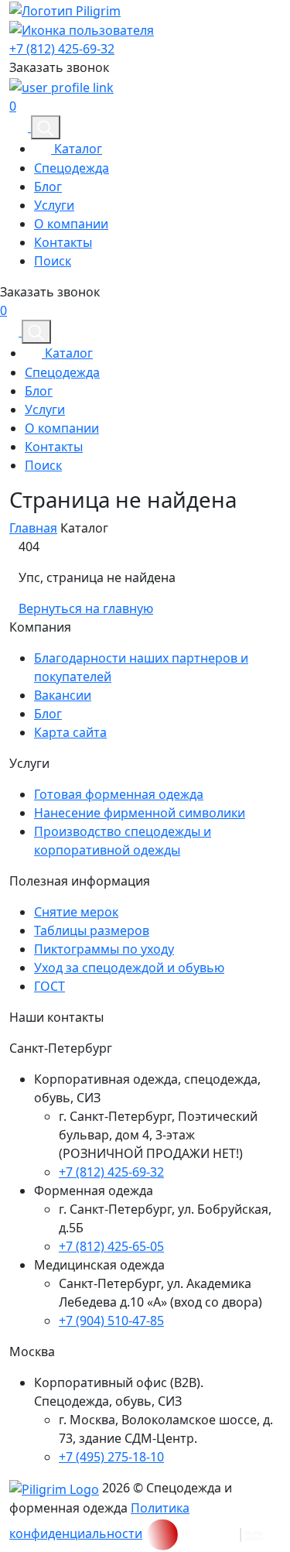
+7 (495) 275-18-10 (111, 1456)
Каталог (76, 148)
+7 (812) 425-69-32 (61, 48)
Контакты (63, 242)
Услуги (54, 205)
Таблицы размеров (91, 930)
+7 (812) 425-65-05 (111, 1246)
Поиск (52, 260)
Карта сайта (70, 732)
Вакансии (62, 695)
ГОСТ (49, 986)
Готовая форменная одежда (118, 794)
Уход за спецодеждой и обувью (129, 967)
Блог (48, 186)
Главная (33, 527)
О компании (71, 223)
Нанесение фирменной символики (139, 812)
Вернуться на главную (86, 608)
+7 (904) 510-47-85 (111, 1320)
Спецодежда (71, 167)
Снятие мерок (76, 911)
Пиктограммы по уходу (104, 949)
